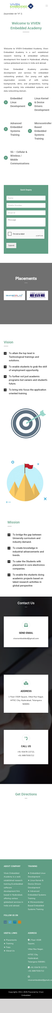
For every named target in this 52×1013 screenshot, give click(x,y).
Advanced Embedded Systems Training (37, 895)
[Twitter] (10, 922)
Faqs (8, 947)
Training (9, 943)
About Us (10, 950)
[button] (26, 357)
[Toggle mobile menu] (47, 5)
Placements (11, 940)
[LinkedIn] (14, 922)
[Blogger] (19, 922)
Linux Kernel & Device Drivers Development (35, 884)
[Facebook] (5, 922)
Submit (11, 245)
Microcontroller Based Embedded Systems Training (36, 906)
